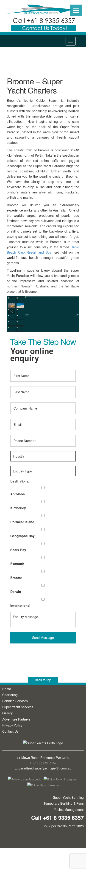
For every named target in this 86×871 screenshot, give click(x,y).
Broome (16, 577)
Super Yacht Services (17, 707)
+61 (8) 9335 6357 (44, 763)
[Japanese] (84, 2)
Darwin (15, 591)
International (20, 605)
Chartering (10, 694)
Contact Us (10, 731)
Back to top (43, 680)
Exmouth (17, 563)
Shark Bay (18, 549)
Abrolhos (17, 494)
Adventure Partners (16, 719)
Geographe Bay (22, 535)
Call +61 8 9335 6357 (57, 817)
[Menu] (76, 10)
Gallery (7, 713)
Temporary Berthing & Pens (64, 803)
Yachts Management (69, 809)
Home (6, 688)
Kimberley (18, 508)
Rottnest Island (22, 522)
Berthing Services (15, 701)
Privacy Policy (12, 725)
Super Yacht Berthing (68, 797)
